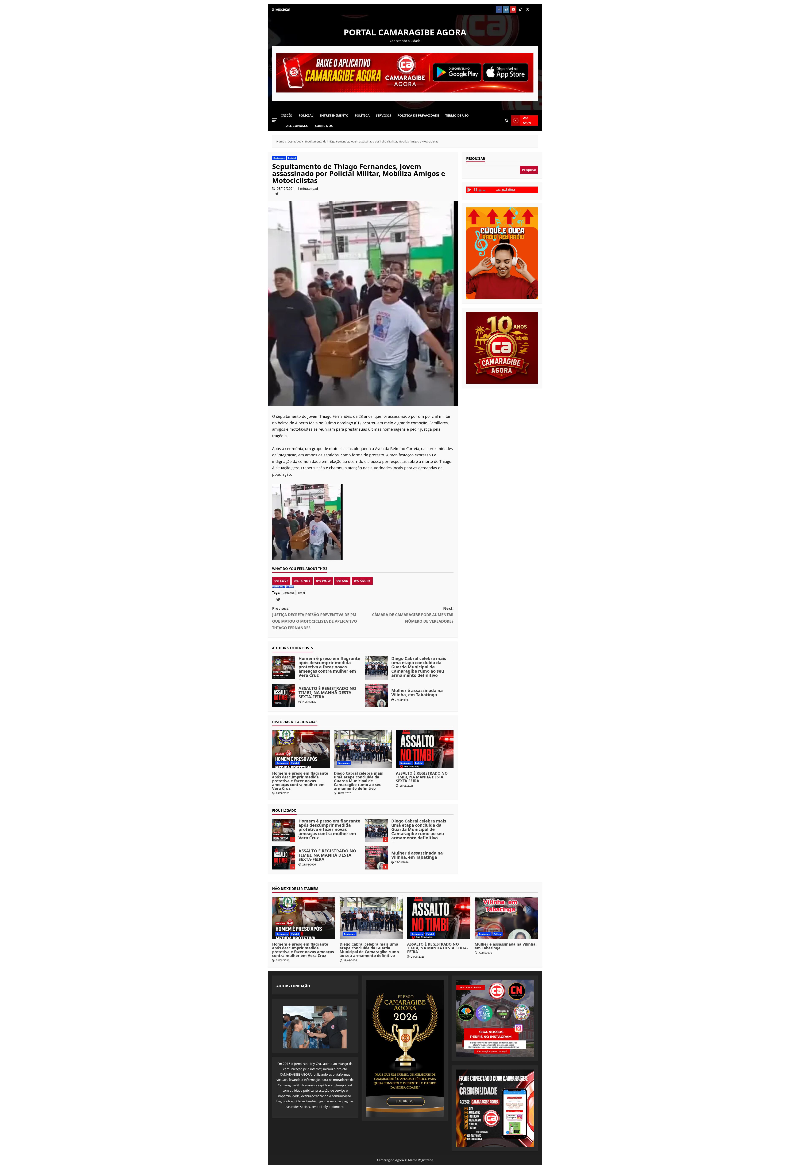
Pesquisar (475, 159)
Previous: (314, 618)
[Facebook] (499, 9)
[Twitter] (527, 9)
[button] (274, 120)
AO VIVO (527, 120)
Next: (413, 615)
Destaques (279, 157)
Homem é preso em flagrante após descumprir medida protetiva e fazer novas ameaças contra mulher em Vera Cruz (283, 668)
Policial (306, 115)
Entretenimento (334, 115)
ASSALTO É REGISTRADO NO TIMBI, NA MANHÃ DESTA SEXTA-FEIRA (283, 695)
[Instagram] (506, 9)
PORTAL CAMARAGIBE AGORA (405, 32)
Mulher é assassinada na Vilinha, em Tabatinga (376, 695)
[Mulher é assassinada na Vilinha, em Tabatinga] (506, 918)
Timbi (301, 593)
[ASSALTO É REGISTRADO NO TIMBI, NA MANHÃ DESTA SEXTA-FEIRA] (425, 749)
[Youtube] (513, 9)
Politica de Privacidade (418, 115)
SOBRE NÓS (324, 126)
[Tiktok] (520, 9)
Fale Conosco (297, 126)
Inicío (286, 115)
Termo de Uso (457, 115)
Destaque (288, 593)
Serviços (383, 115)
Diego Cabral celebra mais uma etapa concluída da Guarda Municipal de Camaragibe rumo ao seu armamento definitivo (376, 668)
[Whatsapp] (535, 9)
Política (362, 115)
